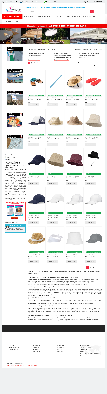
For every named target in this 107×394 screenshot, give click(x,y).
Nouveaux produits (13, 347)
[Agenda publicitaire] (15, 53)
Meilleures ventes (13, 349)
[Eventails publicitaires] (15, 118)
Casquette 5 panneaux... (34, 137)
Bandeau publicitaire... (53, 98)
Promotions (11, 345)
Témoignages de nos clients (12, 222)
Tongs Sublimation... (33, 98)
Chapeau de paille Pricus (34, 254)
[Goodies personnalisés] (15, 96)
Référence (30, 99)
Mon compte (60, 349)
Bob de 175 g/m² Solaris (73, 254)
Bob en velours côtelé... (91, 137)
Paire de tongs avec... (91, 98)
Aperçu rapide (40, 105)
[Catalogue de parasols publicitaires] (15, 75)
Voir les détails (33, 104)
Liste (31, 63)
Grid (29, 63)
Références (36, 347)
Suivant (101, 268)
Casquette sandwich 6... (53, 215)
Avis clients (36, 349)
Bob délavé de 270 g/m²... (73, 176)
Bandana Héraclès (52, 254)
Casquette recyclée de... (72, 215)
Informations (85, 343)
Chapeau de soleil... (90, 176)
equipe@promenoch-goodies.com (31, 2)
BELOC (68, 137)
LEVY (48, 137)
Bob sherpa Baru (51, 176)
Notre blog (60, 351)
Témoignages (36, 351)
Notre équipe (36, 345)
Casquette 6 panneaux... (34, 176)
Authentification (61, 347)
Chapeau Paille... (70, 98)
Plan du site (60, 345)
